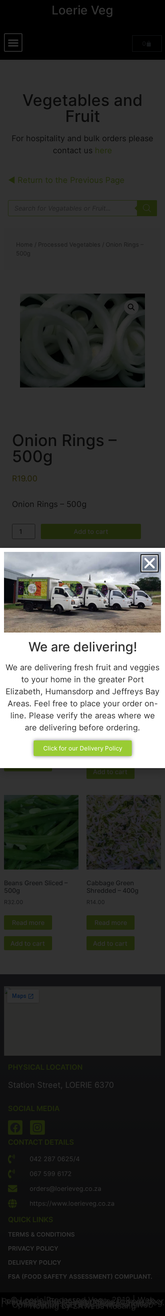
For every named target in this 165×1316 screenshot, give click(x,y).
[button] (149, 563)
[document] (82, 658)
